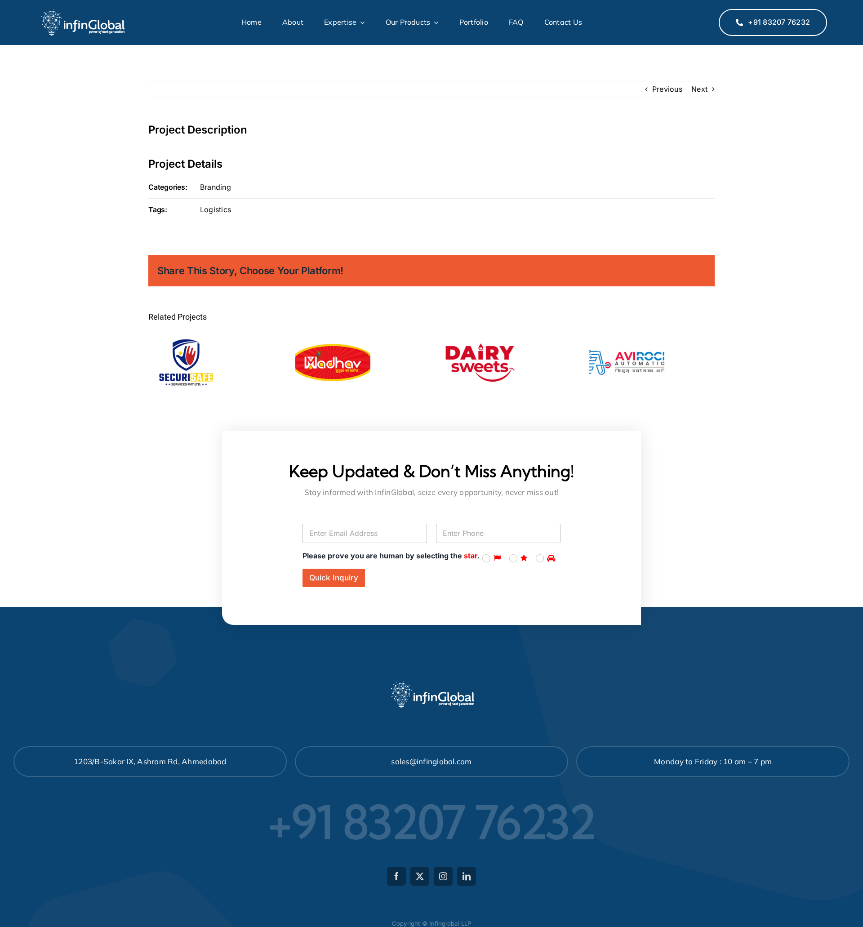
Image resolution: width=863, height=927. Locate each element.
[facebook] (396, 876)
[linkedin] (466, 876)
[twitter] (419, 876)
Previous (667, 89)
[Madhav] (332, 362)
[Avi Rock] (626, 362)
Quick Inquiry (333, 577)
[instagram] (443, 876)
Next (699, 89)
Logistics (215, 209)
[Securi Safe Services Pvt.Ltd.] (185, 362)
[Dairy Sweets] (479, 362)
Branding (215, 187)
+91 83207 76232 (431, 822)
